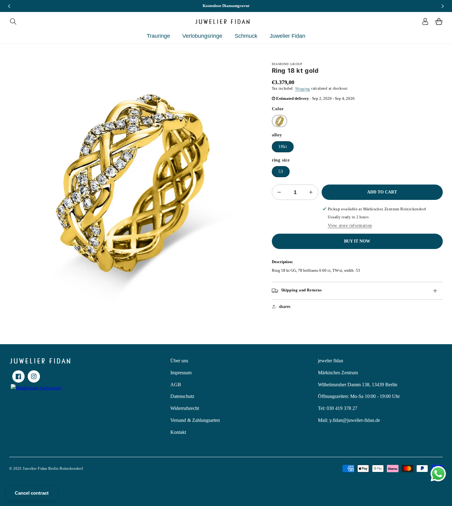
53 (280, 171)
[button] (13, 21)
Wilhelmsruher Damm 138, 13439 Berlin (357, 384)
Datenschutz (182, 396)
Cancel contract (32, 493)
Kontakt (178, 432)
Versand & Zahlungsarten (195, 420)
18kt (282, 146)
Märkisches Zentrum (338, 372)
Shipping (302, 89)
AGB (175, 384)
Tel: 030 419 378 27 (337, 408)
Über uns (179, 360)
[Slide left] (9, 6)
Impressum (181, 372)
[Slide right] (443, 6)
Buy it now (357, 241)
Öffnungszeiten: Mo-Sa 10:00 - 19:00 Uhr (359, 396)
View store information (350, 225)
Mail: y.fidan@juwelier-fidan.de (349, 420)
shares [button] (284, 306)
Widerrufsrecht (184, 408)
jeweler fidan (330, 360)
